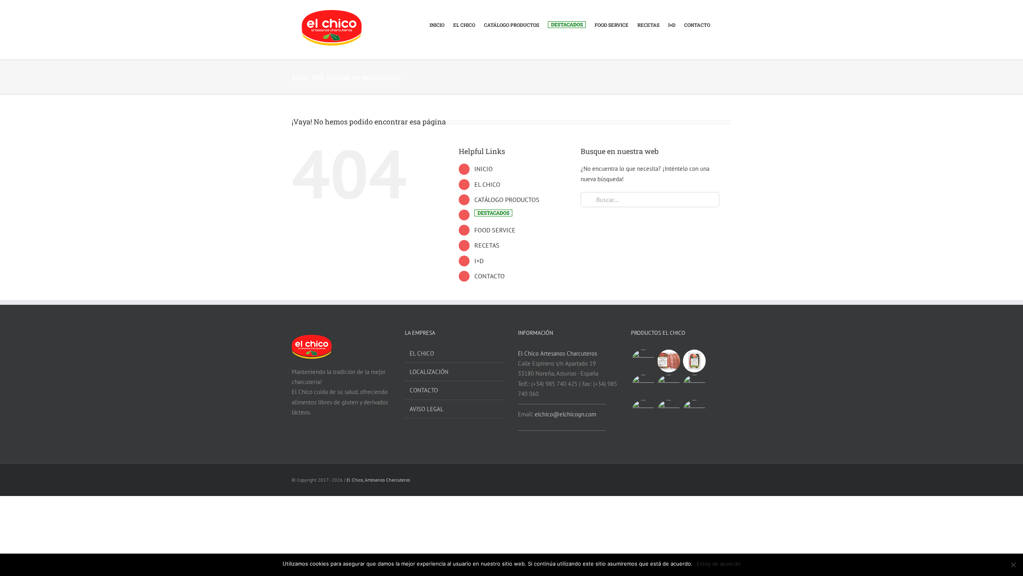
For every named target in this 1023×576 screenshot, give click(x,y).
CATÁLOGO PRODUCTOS (506, 200)
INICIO (483, 169)
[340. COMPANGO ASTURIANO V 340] (694, 411)
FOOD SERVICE (494, 230)
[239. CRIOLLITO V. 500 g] (643, 361)
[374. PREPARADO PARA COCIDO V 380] (643, 411)
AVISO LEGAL (427, 409)
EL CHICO (487, 184)
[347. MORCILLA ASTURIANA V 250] (669, 386)
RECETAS (487, 245)
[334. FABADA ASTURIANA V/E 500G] (669, 411)
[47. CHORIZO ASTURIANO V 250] (643, 386)
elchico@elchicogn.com (565, 414)
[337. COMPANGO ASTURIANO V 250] (694, 361)
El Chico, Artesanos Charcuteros (378, 480)
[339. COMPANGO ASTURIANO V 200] (694, 386)
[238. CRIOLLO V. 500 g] (669, 361)
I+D (479, 261)
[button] (720, 20)
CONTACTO (489, 276)
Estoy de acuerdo (718, 563)
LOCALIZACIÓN (429, 372)
